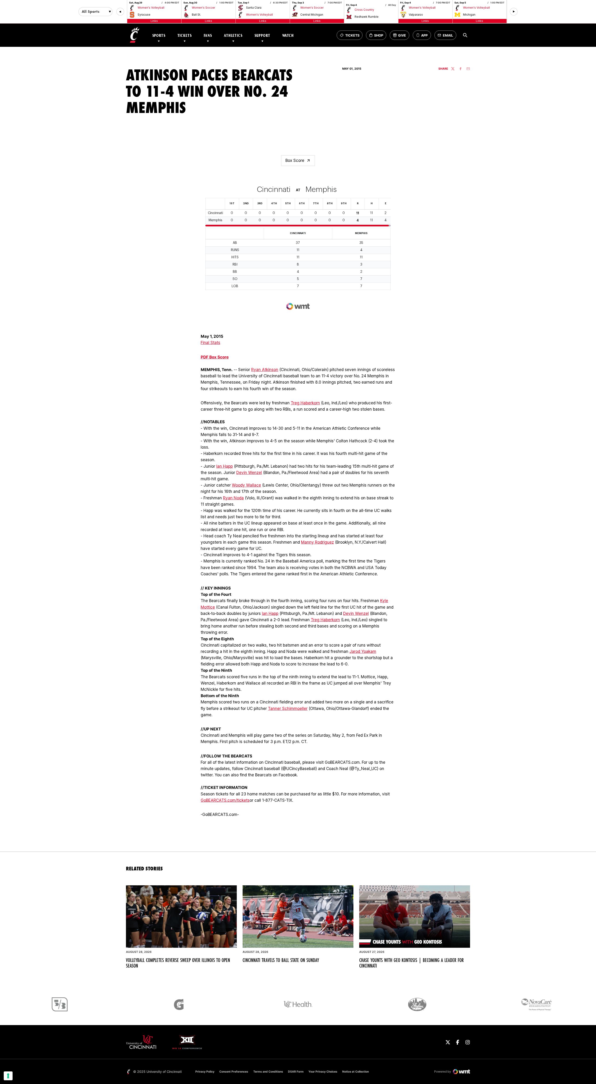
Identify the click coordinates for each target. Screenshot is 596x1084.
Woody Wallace (246, 485)
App (424, 35)
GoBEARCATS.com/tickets (225, 800)
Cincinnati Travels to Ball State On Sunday (281, 960)
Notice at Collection (355, 1071)
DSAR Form (296, 1071)
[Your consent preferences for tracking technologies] (8, 1075)
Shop (377, 36)
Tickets (184, 35)
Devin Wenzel (249, 472)
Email (446, 36)
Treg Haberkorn (305, 403)
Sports (159, 35)
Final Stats (210, 342)
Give (401, 36)
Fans (208, 35)
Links (154, 21)
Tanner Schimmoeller (288, 708)
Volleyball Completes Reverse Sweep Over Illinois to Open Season (178, 962)
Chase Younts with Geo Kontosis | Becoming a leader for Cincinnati (411, 962)
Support (262, 35)
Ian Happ (224, 466)
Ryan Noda (233, 498)
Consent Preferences (233, 1071)
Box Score (294, 160)
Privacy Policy (204, 1071)
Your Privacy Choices (322, 1071)
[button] (120, 12)
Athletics (233, 35)
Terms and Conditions (268, 1071)
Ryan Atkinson (264, 369)
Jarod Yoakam (362, 651)
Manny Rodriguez (317, 542)
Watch (288, 35)
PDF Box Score (215, 357)
